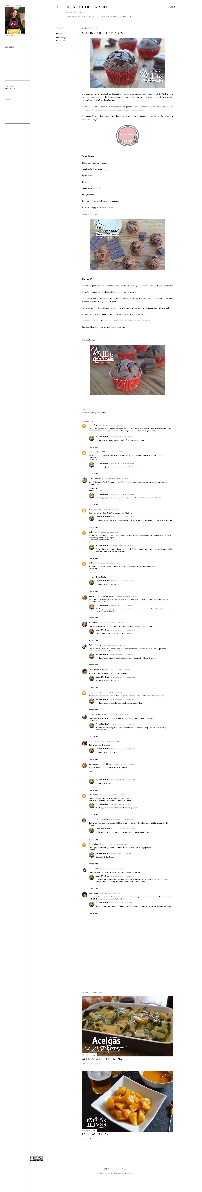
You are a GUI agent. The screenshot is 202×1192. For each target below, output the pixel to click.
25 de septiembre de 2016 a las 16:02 (118, 478)
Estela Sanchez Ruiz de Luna (101, 596)
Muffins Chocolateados (105, 100)
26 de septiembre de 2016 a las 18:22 (113, 623)
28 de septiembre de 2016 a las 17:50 (123, 804)
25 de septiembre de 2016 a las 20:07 (123, 581)
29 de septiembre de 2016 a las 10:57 (117, 844)
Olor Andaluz (94, 795)
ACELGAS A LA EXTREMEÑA (102, 1059)
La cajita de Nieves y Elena (100, 764)
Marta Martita (94, 623)
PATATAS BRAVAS (95, 1134)
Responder (93, 447)
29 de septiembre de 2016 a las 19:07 (123, 876)
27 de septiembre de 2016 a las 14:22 (123, 654)
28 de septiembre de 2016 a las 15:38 (123, 780)
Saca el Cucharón (86, 7)
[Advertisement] (127, 969)
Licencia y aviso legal (110, 16)
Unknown (93, 532)
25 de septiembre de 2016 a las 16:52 (122, 463)
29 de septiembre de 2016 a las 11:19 (122, 853)
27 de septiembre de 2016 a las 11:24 (113, 645)
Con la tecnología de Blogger (117, 1169)
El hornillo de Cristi (96, 844)
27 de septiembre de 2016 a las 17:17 (117, 670)
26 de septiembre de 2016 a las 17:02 (126, 596)
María (91, 741)
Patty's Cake (94, 893)
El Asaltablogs (61, 37)
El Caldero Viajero (96, 715)
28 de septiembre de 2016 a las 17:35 (112, 795)
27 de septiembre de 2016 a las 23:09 (123, 724)
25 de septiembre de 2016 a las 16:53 (122, 494)
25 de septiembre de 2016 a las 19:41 (109, 563)
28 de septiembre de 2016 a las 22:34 (121, 819)
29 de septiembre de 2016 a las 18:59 (112, 869)
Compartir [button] (60, 28)
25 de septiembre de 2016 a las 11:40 (109, 425)
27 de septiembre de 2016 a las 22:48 (107, 741)
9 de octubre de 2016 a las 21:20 (121, 903)
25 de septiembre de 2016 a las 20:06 (123, 546)
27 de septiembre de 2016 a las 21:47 (116, 715)
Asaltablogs (117, 94)
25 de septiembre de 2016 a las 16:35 (105, 509)
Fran (90, 509)
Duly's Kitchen (95, 645)
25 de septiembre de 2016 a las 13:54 (117, 452)
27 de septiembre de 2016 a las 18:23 (123, 677)
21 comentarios (94, 1063)
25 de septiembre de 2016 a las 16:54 (123, 517)
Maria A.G (93, 425)
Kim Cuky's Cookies (97, 452)
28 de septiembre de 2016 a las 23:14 (123, 829)
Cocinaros (93, 692)
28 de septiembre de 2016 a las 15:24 (123, 764)
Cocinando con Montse (98, 819)
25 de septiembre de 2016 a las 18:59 (109, 532)
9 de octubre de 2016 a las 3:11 (110, 893)
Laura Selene (94, 869)
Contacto (127, 16)
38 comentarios (94, 1139)
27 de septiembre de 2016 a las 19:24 (110, 692)
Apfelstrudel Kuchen (97, 479)
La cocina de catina (97, 670)
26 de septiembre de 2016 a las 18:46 (123, 605)
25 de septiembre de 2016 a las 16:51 (122, 437)
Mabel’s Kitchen (161, 94)
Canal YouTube (90, 16)
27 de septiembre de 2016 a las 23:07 (123, 699)
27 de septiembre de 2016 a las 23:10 (123, 749)
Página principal (73, 16)
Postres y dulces (61, 41)
